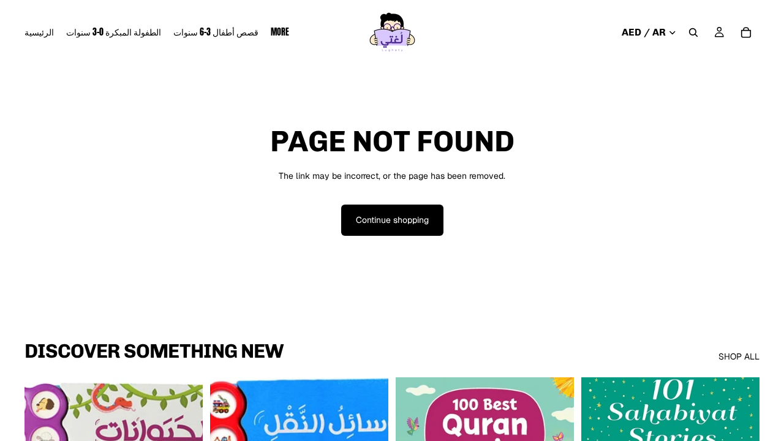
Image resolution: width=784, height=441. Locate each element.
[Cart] (746, 32)
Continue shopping (392, 219)
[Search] (693, 32)
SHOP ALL (739, 356)
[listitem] (280, 32)
